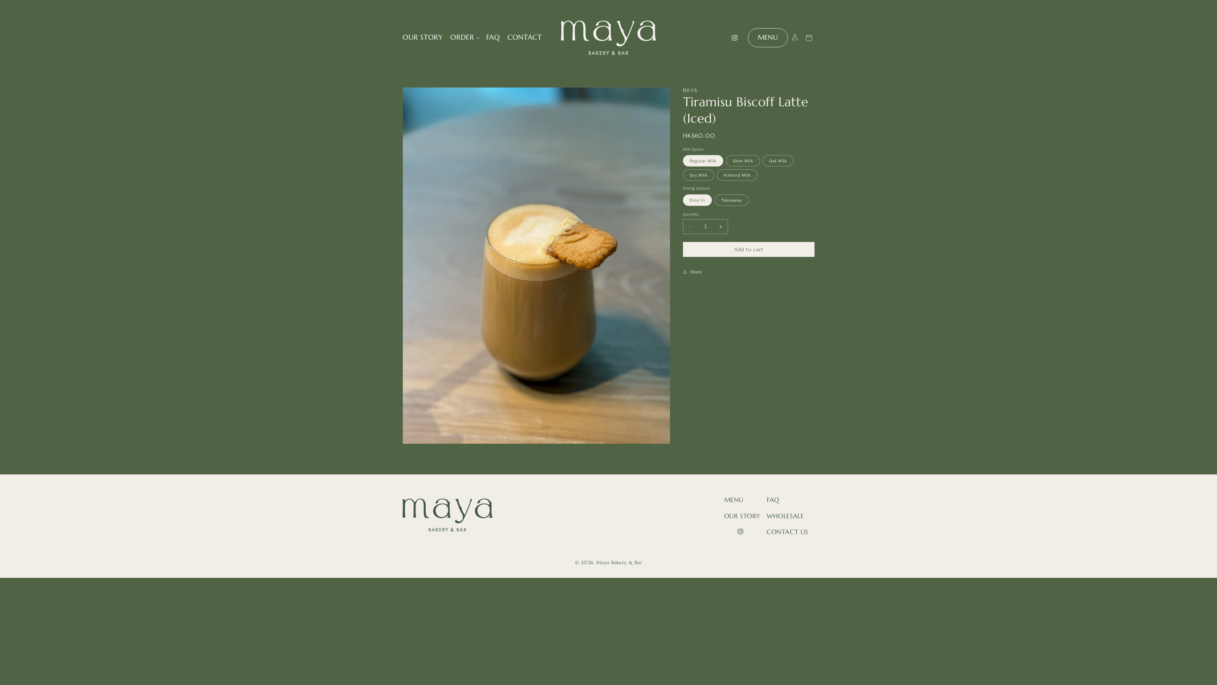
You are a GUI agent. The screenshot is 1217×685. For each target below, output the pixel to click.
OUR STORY (742, 516)
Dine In (697, 200)
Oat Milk (778, 161)
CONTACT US (787, 532)
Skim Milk (743, 161)
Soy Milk (698, 175)
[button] (464, 37)
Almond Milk (737, 175)
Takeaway (731, 200)
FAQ (773, 500)
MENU (768, 37)
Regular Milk (703, 161)
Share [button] (696, 272)
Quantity (691, 214)
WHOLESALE (785, 516)
